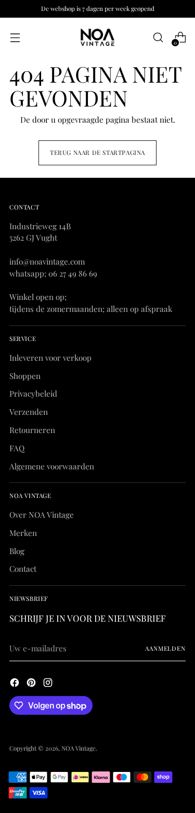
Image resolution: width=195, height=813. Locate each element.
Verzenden (28, 411)
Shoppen (25, 376)
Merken (23, 533)
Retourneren (32, 430)
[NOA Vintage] (97, 38)
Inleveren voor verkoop (50, 357)
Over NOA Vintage (41, 514)
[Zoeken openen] (157, 37)
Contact (22, 568)
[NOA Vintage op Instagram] (49, 684)
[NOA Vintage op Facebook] (15, 684)
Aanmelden (165, 648)
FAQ (16, 448)
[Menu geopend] (14, 37)
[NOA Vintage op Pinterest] (32, 684)
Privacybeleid (33, 393)
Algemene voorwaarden (51, 466)
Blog (16, 551)
